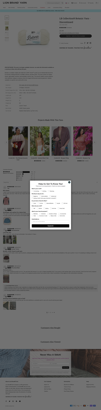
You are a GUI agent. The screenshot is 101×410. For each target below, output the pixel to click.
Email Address (35, 219)
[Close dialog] (69, 182)
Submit (50, 226)
